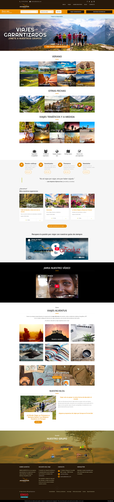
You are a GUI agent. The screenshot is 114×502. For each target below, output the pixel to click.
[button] (4, 35)
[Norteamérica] (47, 80)
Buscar (59, 11)
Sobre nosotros (77, 4)
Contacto (92, 4)
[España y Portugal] (29, 67)
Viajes (69, 4)
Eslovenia (49, 210)
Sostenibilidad (52, 491)
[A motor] (87, 127)
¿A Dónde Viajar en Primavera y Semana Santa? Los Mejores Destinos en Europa (38, 417)
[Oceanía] (85, 80)
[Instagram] (94, 1)
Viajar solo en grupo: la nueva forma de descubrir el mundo (76, 398)
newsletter (88, 470)
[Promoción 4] (57, 35)
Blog (85, 4)
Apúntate (86, 172)
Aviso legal (69, 491)
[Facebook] (87, 1)
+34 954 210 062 (24, 1)
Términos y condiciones (60, 491)
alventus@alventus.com (36, 1)
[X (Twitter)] (89, 1)
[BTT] (26, 137)
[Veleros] (41, 137)
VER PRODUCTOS (57, 377)
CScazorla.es (32, 491)
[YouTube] (91, 1)
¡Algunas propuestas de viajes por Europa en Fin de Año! (76, 413)
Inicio (64, 4)
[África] (85, 67)
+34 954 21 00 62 (64, 474)
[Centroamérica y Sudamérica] (66, 80)
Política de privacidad (77, 491)
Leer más (37, 422)
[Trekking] (41, 127)
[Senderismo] (26, 127)
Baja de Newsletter (91, 491)
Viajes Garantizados (75, 11)
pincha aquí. (81, 500)
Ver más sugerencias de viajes (56, 226)
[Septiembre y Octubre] (57, 104)
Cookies (84, 491)
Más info (28, 172)
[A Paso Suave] (82, 104)
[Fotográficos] (72, 127)
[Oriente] (66, 67)
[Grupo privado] (87, 137)
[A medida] (72, 137)
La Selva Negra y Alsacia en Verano (82, 210)
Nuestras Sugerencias (99, 11)
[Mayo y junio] (32, 104)
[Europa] (47, 67)
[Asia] (29, 80)
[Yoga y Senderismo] (57, 137)
